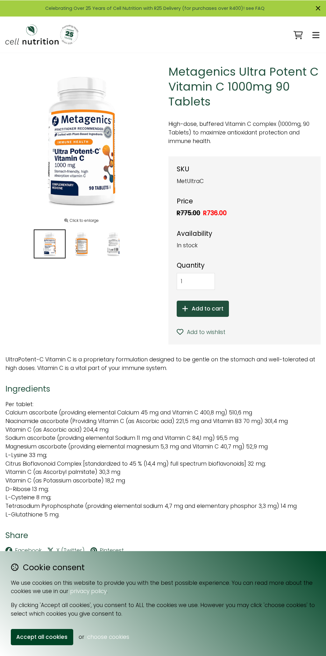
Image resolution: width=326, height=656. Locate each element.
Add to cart (207, 308)
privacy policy (88, 591)
